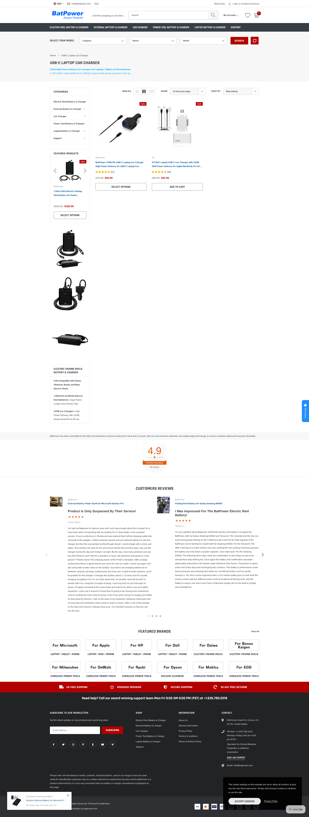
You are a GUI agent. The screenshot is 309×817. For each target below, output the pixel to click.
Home (53, 55)
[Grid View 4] (151, 91)
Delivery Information (188, 725)
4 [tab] (160, 616)
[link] (120, 127)
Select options (70, 215)
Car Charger (140, 27)
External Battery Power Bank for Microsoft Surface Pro (96, 503)
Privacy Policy (185, 731)
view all (255, 631)
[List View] (137, 91)
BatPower (58, 186)
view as (126, 91)
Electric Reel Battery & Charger (69, 27)
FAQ (96, 3)
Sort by (216, 91)
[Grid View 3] (144, 91)
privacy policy (271, 801)
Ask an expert (236, 758)
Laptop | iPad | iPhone (101, 654)
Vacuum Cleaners (172, 676)
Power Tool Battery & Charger (171, 27)
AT (153, 157)
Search (239, 41)
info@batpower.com (81, 3)
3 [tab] (156, 616)
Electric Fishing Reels (208, 654)
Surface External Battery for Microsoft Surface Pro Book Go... (46, 800)
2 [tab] (152, 616)
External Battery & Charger (110, 27)
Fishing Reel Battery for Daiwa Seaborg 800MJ (198, 503)
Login (235, 4)
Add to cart (177, 187)
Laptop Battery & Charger (210, 27)
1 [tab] (148, 616)
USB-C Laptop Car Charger (74, 55)
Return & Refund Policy (190, 741)
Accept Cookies (245, 801)
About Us (183, 720)
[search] (213, 15)
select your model (62, 40)
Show (164, 91)
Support (236, 27)
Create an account (250, 4)
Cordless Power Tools (65, 676)
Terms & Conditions (188, 736)
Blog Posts (219, 3)
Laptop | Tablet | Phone (65, 654)
